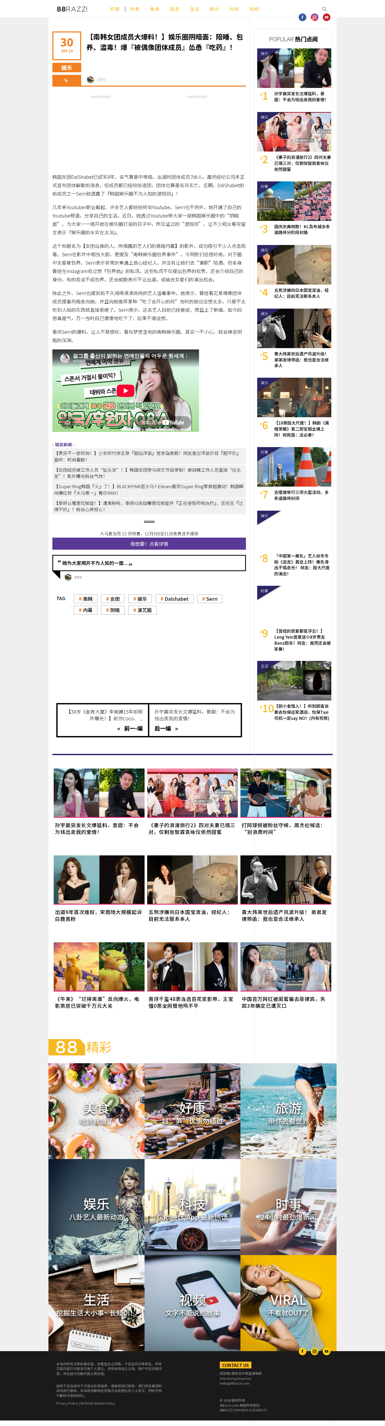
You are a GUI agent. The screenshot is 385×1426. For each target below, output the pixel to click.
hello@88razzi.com (235, 1383)
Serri (211, 598)
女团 (115, 598)
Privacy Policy (67, 1403)
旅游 (174, 8)
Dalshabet (177, 598)
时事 (135, 8)
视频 (254, 8)
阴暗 (115, 609)
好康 (115, 8)
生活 (194, 8)
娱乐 (214, 8)
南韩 (87, 598)
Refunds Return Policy (98, 1403)
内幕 (87, 609)
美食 (155, 8)
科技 (234, 8)
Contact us (235, 1365)
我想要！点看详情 (149, 543)
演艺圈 (145, 609)
